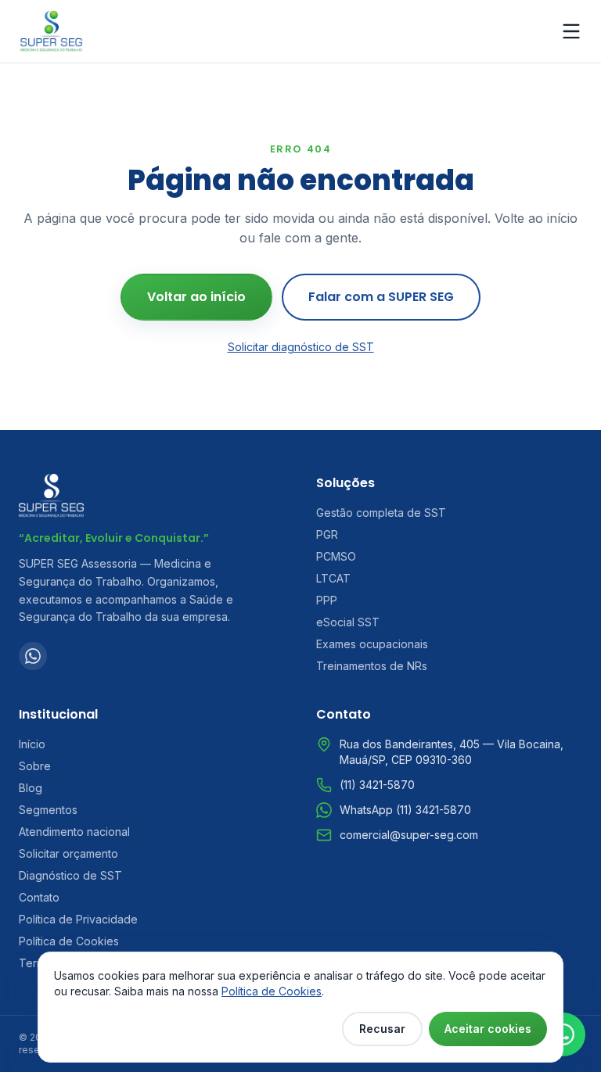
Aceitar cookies (487, 1028)
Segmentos (48, 809)
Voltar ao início (196, 297)
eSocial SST (348, 622)
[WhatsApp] (33, 656)
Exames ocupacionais (372, 644)
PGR (327, 534)
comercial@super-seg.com (409, 834)
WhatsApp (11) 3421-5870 (405, 809)
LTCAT (333, 578)
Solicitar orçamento (68, 853)
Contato (39, 897)
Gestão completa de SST (381, 512)
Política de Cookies (69, 941)
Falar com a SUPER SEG (381, 297)
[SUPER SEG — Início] (51, 31)
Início (32, 744)
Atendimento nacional (74, 831)
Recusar (382, 1028)
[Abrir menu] (571, 31)
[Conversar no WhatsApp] (563, 1034)
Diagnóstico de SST (70, 875)
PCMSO (336, 556)
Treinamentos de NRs (371, 665)
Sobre (35, 766)
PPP (326, 600)
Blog (30, 787)
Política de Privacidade (78, 919)
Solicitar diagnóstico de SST (301, 346)
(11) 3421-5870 (377, 784)
